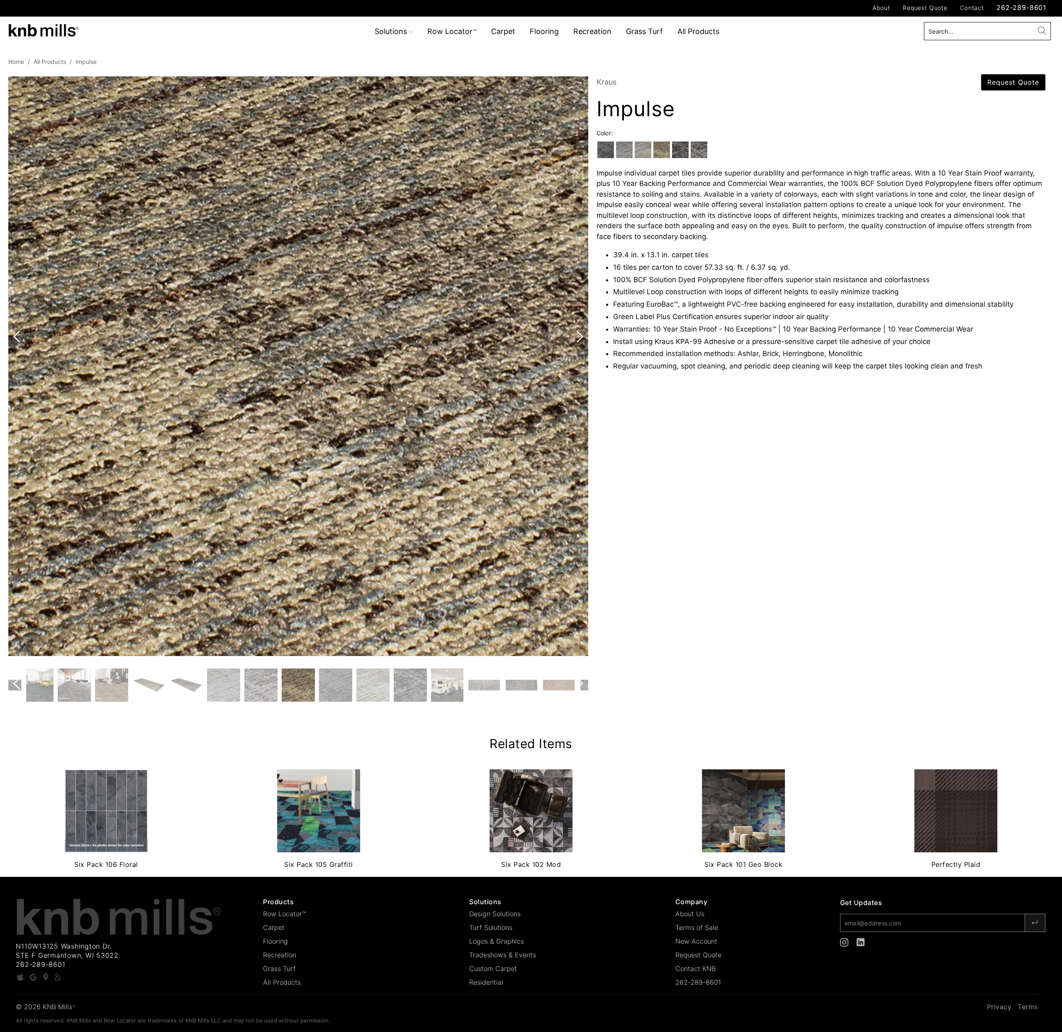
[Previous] (18, 366)
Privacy (999, 1007)
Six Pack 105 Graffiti (318, 810)
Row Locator (451, 31)
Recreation (592, 31)
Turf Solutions (490, 927)
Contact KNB (695, 968)
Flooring (544, 31)
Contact (972, 7)
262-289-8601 (1021, 7)
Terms (1028, 1007)
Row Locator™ (284, 914)
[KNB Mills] (89, 29)
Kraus (606, 82)
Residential (486, 982)
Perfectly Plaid (956, 810)
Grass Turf (644, 31)
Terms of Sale (696, 927)
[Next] (578, 366)
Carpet (503, 31)
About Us (689, 914)
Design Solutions (495, 914)
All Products (698, 31)
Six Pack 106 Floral (106, 810)
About (881, 7)
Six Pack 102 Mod (531, 810)
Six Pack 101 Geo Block (743, 810)
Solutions (392, 31)
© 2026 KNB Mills (46, 1007)
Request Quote (925, 7)
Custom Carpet (493, 968)
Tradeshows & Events (502, 955)
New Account (696, 941)
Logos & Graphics (496, 941)
